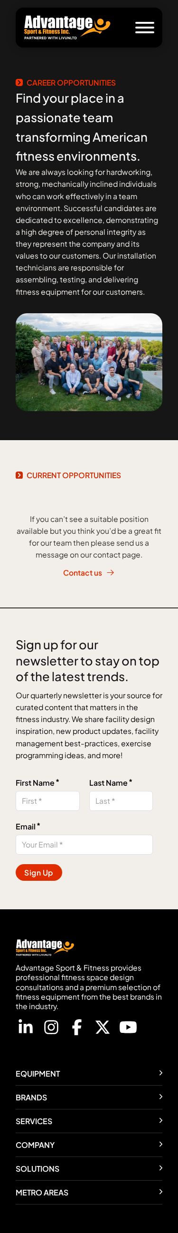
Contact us (82, 572)
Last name (108, 783)
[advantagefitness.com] (67, 28)
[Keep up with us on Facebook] (77, 1028)
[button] (89, 1074)
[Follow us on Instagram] (51, 1028)
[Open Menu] (144, 27)
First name (35, 783)
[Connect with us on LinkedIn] (26, 1028)
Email (26, 826)
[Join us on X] (102, 1028)
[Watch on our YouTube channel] (128, 1028)
